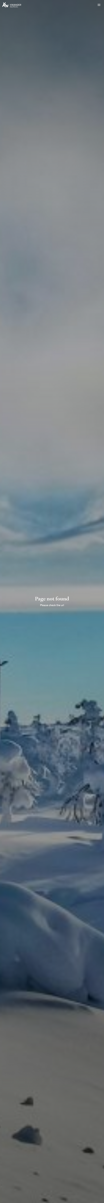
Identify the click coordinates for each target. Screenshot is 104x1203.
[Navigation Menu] (98, 5)
